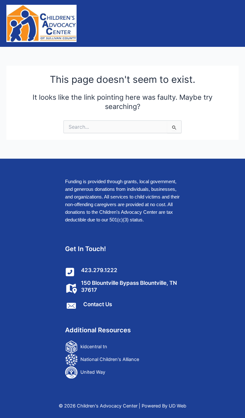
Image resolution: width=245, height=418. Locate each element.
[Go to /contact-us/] (122, 305)
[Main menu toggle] (229, 23)
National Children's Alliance (108, 359)
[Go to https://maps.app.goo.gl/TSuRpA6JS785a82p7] (122, 288)
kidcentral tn (92, 347)
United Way (91, 372)
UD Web (177, 406)
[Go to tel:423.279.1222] (122, 272)
